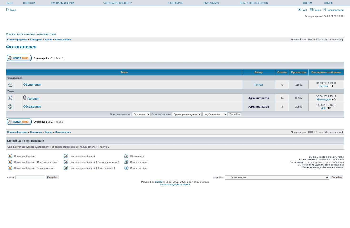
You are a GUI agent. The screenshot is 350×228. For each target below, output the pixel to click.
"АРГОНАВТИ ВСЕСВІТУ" (117, 3)
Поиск (317, 10)
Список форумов (17, 39)
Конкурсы (36, 39)
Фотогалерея (63, 39)
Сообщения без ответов (20, 34)
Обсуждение (32, 106)
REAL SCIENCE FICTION (254, 3)
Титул (9, 3)
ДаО (323, 108)
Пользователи (335, 10)
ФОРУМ (307, 3)
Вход (12, 10)
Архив (48, 39)
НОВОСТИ (29, 3)
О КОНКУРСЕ (175, 3)
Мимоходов (324, 99)
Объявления (32, 84)
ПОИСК (328, 3)
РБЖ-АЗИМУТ (211, 3)
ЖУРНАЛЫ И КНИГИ (62, 3)
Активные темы (46, 34)
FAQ (304, 10)
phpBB (159, 182)
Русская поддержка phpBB (175, 184)
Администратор (258, 98)
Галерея (33, 98)
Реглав (259, 84)
